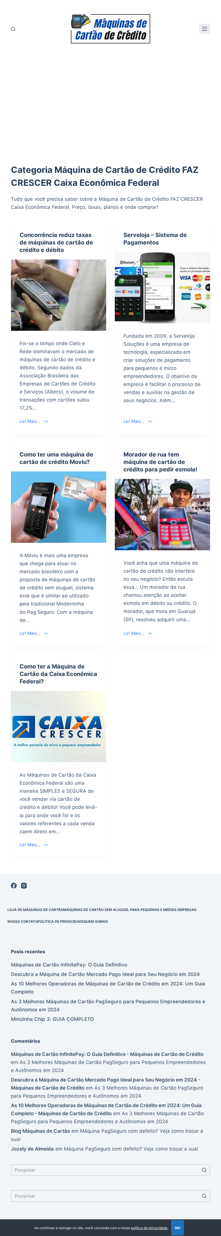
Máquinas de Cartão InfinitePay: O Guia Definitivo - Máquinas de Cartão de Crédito (107, 1054)
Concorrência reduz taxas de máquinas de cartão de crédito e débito (56, 242)
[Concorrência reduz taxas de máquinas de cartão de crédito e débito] (58, 295)
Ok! (177, 1228)
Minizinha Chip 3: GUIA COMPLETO (52, 1019)
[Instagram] (24, 886)
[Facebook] (14, 886)
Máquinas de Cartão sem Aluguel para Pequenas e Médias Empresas (130, 910)
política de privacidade (149, 1228)
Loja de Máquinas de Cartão (35, 910)
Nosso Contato (22, 921)
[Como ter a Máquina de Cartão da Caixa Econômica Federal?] (58, 726)
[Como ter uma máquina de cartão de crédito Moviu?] (58, 507)
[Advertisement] (110, 106)
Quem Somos (96, 921)
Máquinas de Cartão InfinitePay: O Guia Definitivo (69, 965)
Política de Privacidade (61, 921)
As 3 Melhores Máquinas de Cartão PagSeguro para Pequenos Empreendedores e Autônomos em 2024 (108, 1006)
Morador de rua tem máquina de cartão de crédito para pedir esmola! (160, 462)
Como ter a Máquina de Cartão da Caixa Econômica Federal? (58, 674)
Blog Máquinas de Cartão (40, 1131)
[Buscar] (13, 29)
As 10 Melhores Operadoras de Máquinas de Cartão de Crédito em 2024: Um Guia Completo (108, 988)
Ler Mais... (30, 421)
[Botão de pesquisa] (204, 1170)
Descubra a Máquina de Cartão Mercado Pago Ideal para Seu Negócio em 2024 (105, 974)
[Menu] (204, 29)
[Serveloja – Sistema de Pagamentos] (162, 287)
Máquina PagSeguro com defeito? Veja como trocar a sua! (131, 1149)
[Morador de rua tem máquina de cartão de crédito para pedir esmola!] (162, 514)
